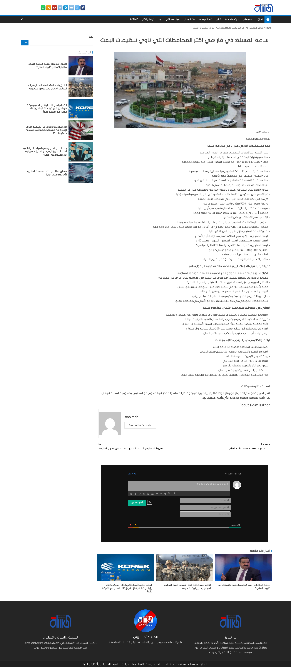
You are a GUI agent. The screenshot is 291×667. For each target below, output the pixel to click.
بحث (91, 37)
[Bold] (131, 494)
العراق (260, 19)
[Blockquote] (157, 494)
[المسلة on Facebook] (82, 7)
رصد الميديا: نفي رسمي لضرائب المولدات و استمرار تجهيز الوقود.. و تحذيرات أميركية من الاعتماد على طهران (45, 151)
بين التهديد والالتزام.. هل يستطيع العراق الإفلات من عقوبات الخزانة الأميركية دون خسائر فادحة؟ (46, 130)
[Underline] (140, 494)
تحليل (218, 19)
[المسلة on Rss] (48, 7)
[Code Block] (161, 494)
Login (131, 474)
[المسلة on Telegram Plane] (65, 7)
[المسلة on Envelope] (71, 7)
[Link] (165, 494)
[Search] (22, 19)
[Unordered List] (152, 494)
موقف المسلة (232, 19)
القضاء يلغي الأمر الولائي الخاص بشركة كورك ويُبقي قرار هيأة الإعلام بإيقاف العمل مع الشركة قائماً (127, 588)
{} (169, 493)
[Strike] (144, 494)
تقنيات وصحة (205, 19)
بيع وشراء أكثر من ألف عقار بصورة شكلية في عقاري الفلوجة (131, 446)
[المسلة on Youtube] (54, 7)
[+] (173, 493)
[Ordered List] (148, 494)
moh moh (131, 417)
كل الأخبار (134, 19)
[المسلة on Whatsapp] (43, 7)
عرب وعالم (248, 19)
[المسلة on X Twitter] (77, 7)
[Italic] (135, 494)
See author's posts (140, 425)
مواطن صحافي (172, 19)
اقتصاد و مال (189, 19)
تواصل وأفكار (148, 19)
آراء (160, 19)
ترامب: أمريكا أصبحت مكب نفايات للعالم (249, 446)
